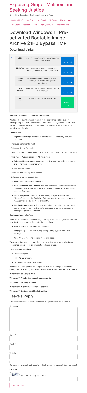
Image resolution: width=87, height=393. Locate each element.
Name (13, 335)
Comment (14, 306)
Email (13, 344)
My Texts (53, 20)
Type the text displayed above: (34, 375)
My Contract (65, 20)
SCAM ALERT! (17, 20)
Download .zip (67, 103)
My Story (30, 20)
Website (13, 353)
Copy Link (67, 62)
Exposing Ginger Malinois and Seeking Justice (42, 7)
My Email (42, 20)
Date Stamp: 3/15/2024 (43, 25)
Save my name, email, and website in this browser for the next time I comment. (43, 365)
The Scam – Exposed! (20, 25)
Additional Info (63, 25)
